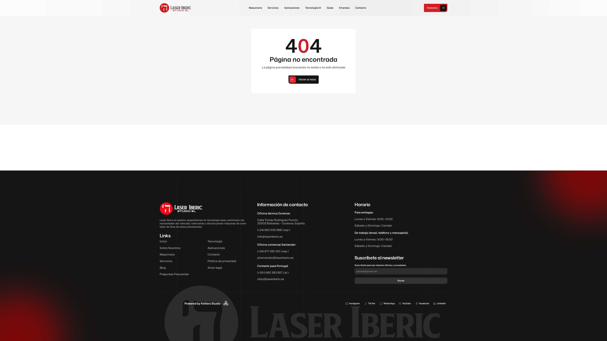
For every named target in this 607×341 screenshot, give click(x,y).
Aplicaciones (216, 248)
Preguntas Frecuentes (174, 274)
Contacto (214, 254)
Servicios (166, 261)
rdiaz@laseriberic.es (270, 279)
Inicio (163, 241)
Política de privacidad (222, 261)
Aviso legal (215, 267)
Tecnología (215, 241)
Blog (163, 267)
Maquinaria (167, 254)
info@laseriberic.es (270, 236)
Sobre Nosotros (170, 248)
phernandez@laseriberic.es (275, 258)
